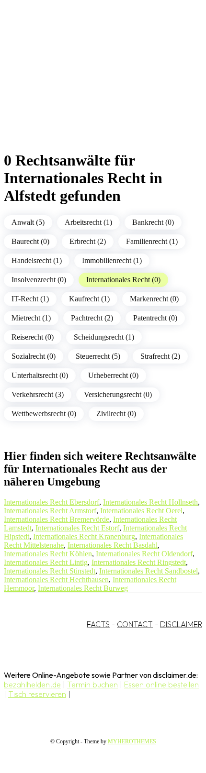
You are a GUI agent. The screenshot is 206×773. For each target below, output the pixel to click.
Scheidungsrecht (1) (104, 337)
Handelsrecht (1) (36, 260)
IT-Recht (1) (30, 299)
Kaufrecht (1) (89, 299)
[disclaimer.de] (93, 86)
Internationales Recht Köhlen (48, 554)
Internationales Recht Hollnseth (150, 502)
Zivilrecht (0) (116, 413)
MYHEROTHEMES (132, 741)
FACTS (98, 624)
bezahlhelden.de (32, 684)
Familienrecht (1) (152, 241)
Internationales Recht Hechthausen (56, 579)
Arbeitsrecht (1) (88, 222)
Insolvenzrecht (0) (38, 280)
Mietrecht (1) (31, 318)
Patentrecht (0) (155, 318)
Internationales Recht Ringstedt (139, 562)
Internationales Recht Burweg (83, 588)
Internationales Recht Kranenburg (84, 536)
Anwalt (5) (28, 222)
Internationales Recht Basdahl (113, 545)
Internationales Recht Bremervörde (56, 519)
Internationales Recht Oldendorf (144, 554)
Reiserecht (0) (32, 337)
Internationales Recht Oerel (141, 511)
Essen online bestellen (161, 684)
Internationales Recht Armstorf (50, 511)
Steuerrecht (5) (98, 356)
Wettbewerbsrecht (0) (43, 413)
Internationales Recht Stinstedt (49, 571)
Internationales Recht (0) (123, 280)
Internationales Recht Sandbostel (148, 571)
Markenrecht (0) (154, 299)
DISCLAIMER (181, 624)
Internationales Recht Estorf (77, 528)
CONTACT (135, 624)
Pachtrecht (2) (92, 318)
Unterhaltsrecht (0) (39, 375)
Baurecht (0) (30, 241)
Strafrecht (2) (160, 356)
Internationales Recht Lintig (46, 562)
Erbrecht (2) (87, 241)
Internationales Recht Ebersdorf (51, 502)
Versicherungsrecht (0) (118, 394)
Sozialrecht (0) (33, 356)
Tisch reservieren (37, 694)
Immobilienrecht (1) (112, 260)
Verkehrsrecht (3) (37, 394)
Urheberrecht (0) (113, 375)
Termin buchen (92, 684)
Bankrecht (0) (153, 222)
